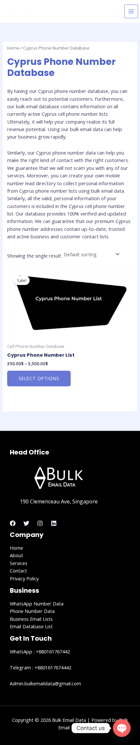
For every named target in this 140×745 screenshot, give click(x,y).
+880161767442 (53, 651)
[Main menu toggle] (131, 11)
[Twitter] (26, 523)
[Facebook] (13, 523)
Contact (18, 570)
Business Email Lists (31, 619)
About (16, 555)
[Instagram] (40, 523)
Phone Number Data (32, 611)
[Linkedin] (54, 523)
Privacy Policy (24, 578)
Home (13, 48)
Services (18, 563)
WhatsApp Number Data (36, 603)
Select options (39, 378)
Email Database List (31, 626)
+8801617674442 (53, 667)
